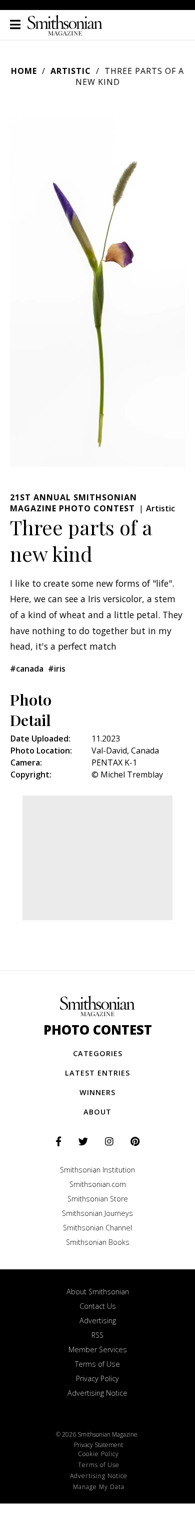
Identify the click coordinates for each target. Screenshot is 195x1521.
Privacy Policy (97, 1378)
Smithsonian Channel (97, 1227)
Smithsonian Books (98, 1242)
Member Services (97, 1349)
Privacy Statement (98, 1445)
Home (24, 70)
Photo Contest (98, 1030)
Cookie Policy (98, 1454)
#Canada (27, 668)
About (98, 1112)
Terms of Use (97, 1364)
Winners (98, 1092)
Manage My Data (98, 1487)
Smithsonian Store (98, 1198)
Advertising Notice (98, 1393)
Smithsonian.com (98, 1184)
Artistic (70, 70)
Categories (97, 1053)
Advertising (98, 1320)
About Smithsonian (97, 1291)
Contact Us (98, 1306)
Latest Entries (97, 1073)
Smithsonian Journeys (97, 1213)
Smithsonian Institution (97, 1169)
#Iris (57, 668)
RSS (98, 1335)
